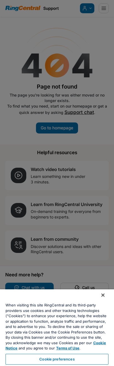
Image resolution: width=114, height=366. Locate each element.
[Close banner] (103, 295)
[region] (57, 327)
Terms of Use (67, 348)
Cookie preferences (56, 359)
